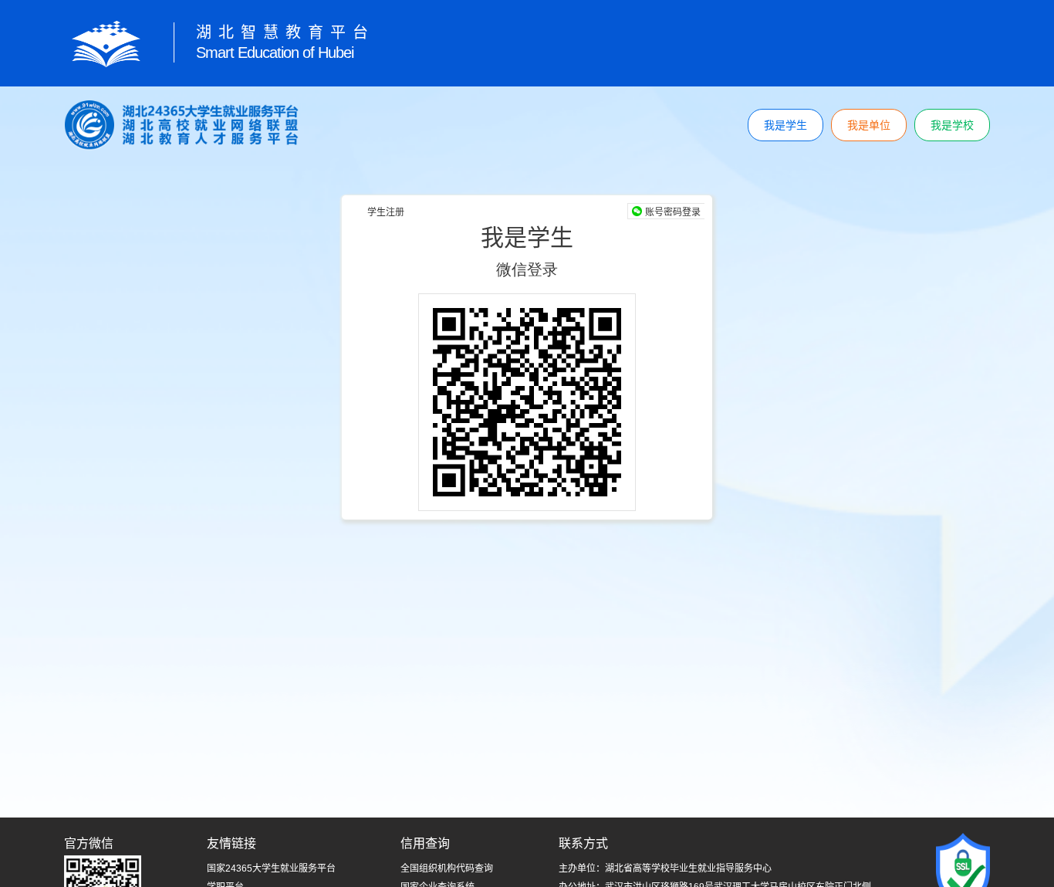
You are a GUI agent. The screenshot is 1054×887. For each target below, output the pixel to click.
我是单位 (868, 125)
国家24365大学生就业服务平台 (271, 868)
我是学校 (952, 125)
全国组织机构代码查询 (446, 868)
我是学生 (785, 125)
